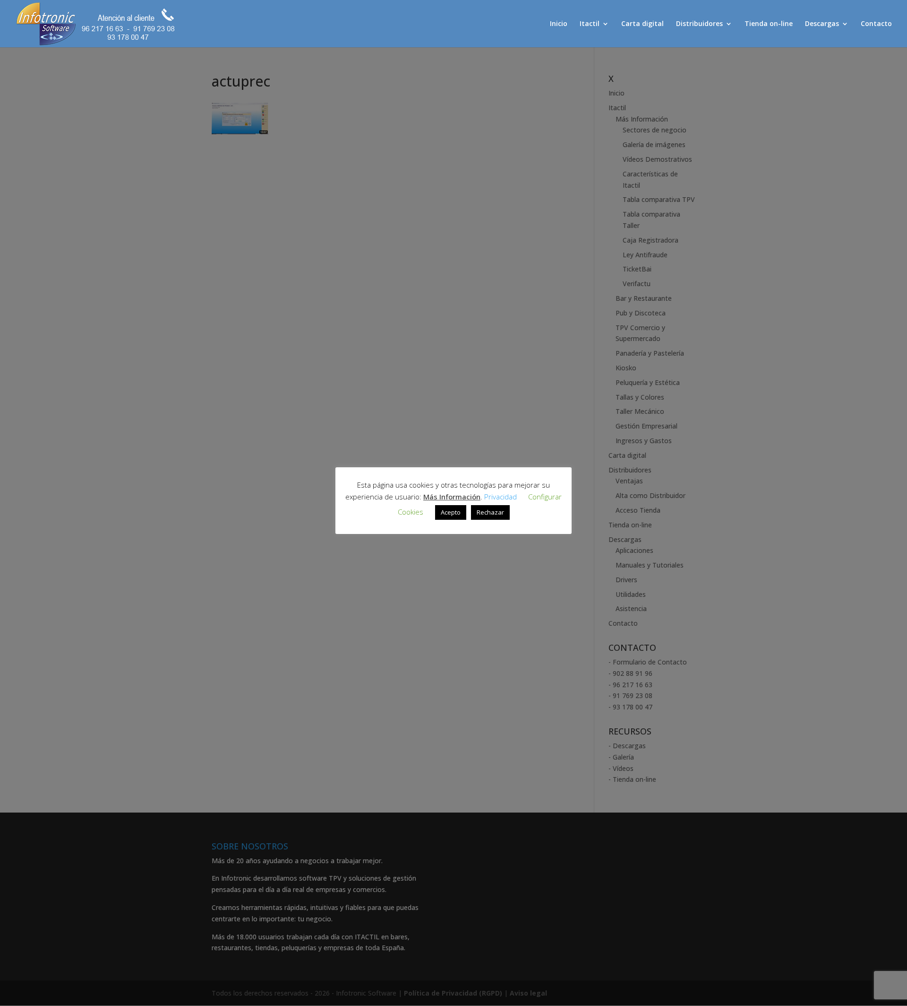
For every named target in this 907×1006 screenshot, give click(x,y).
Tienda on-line (768, 24)
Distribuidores (699, 24)
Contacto (876, 24)
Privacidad (500, 496)
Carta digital (642, 24)
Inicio (558, 24)
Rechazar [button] (490, 512)
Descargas (822, 24)
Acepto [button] (451, 512)
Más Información (451, 496)
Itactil (589, 24)
